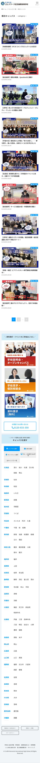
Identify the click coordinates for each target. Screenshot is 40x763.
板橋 (32, 534)
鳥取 (15, 637)
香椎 (20, 670)
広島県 (6, 651)
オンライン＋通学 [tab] (13, 455)
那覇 (15, 718)
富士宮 (26, 579)
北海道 (6, 467)
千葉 (15, 527)
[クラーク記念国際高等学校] (14, 3)
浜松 (20, 579)
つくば (16, 513)
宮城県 (6, 479)
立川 (15, 539)
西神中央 (27, 619)
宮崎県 (6, 704)
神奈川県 (7, 547)
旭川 (20, 467)
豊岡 (15, 630)
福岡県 (6, 664)
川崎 (28, 547)
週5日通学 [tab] (29, 449)
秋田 (15, 486)
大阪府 (6, 607)
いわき (16, 493)
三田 (15, 624)
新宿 (15, 534)
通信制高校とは (25, 745)
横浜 (15, 547)
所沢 (23, 521)
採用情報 (33, 745)
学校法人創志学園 (9, 745)
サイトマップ (31, 747)
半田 (27, 587)
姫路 (20, 630)
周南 (20, 657)
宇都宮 (16, 506)
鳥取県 (6, 637)
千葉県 (6, 527)
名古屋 (16, 587)
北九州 (21, 664)
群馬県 (6, 500)
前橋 (15, 500)
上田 (15, 566)
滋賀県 (6, 594)
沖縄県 (6, 718)
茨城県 (6, 513)
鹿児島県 (7, 711)
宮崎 (15, 704)
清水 (32, 579)
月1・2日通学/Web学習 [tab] (29, 454)
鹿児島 (16, 711)
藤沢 (20, 552)
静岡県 (6, 579)
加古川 (26, 624)
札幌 (25, 467)
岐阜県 (6, 573)
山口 (15, 657)
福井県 (6, 559)
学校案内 (17, 745)
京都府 (6, 600)
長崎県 (6, 684)
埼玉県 (6, 521)
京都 (15, 600)
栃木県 (6, 506)
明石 (20, 624)
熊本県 (6, 691)
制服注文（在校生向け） (10, 728)
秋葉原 (26, 534)
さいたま (17, 521)
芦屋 (15, 619)
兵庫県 (6, 619)
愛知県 (6, 587)
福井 (15, 559)
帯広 (20, 473)
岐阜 (15, 573)
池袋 (20, 534)
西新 (15, 670)
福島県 (6, 493)
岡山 (15, 644)
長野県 (6, 566)
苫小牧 (31, 467)
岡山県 (6, 644)
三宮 (20, 619)
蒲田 (20, 539)
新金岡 (27, 607)
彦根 (15, 594)
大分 (15, 697)
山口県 (6, 657)
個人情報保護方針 (21, 747)
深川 (15, 467)
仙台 (15, 479)
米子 (20, 637)
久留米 (27, 664)
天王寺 (21, 607)
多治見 (21, 573)
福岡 (15, 664)
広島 (15, 651)
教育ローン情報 (29, 728)
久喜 (28, 521)
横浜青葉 (22, 547)
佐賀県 (6, 677)
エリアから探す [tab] (12, 449)
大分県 (6, 697)
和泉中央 (17, 612)
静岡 (15, 579)
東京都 (6, 534)
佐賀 (15, 677)
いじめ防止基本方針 (10, 747)
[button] (37, 3)
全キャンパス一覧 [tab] (12, 460)
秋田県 (6, 486)
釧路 (15, 473)
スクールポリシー (10, 733)
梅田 (15, 607)
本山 (22, 587)
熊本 (15, 691)
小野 (32, 624)
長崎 (15, 684)
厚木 (15, 552)
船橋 (23, 527)
